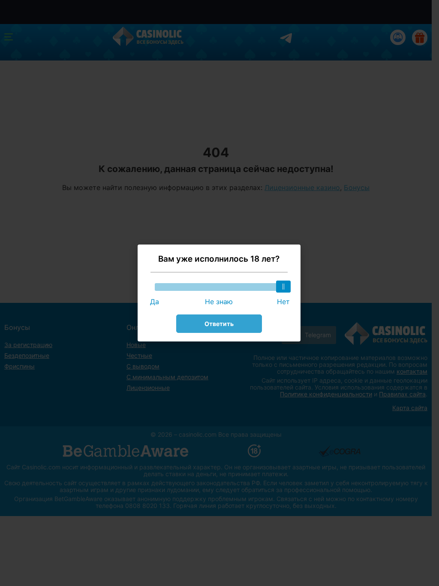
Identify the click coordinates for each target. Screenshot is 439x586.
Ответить (219, 323)
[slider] (283, 287)
